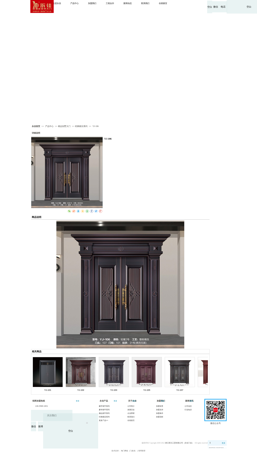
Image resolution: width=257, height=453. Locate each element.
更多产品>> (103, 420)
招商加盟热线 (38, 401)
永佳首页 (36, 126)
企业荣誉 (131, 413)
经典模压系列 (81, 126)
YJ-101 (47, 390)
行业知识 (188, 410)
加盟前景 (159, 406)
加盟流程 (159, 417)
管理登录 (141, 451)
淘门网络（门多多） (129, 451)
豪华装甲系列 (104, 410)
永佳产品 (104, 401)
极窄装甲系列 (104, 406)
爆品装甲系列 (104, 413)
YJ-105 (146, 390)
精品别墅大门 (64, 126)
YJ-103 (113, 390)
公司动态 (188, 406)
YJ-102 (80, 390)
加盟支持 (159, 410)
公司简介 (131, 406)
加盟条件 (159, 413)
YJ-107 (179, 390)
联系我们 (131, 417)
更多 (77, 401)
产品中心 (49, 126)
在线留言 (131, 420)
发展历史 (131, 410)
